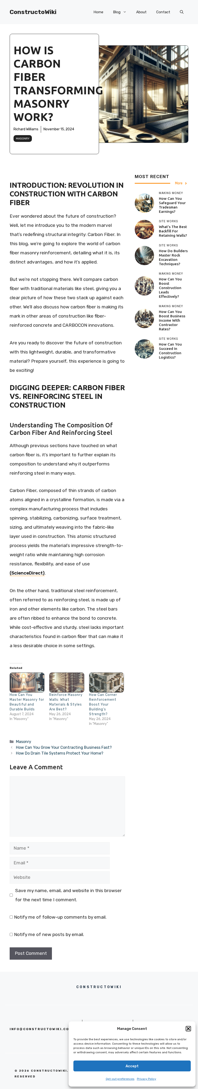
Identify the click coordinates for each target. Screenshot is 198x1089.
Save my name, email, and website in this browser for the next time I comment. (68, 895)
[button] (188, 1028)
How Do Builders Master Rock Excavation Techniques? (173, 257)
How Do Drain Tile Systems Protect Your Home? (59, 753)
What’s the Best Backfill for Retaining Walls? (173, 231)
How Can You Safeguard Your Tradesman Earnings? (172, 205)
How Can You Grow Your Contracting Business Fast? (64, 747)
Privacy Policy (146, 1079)
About (141, 12)
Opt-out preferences (120, 1079)
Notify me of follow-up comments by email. (60, 917)
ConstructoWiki (33, 11)
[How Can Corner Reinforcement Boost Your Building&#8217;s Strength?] (106, 683)
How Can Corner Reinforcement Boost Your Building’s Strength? (103, 704)
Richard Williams (26, 129)
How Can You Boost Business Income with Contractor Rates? (172, 320)
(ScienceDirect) (27, 573)
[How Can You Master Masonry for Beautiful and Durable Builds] (27, 683)
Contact (163, 12)
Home (98, 12)
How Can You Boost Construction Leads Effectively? (170, 287)
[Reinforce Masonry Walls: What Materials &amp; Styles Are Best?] (66, 683)
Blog (116, 12)
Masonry (22, 138)
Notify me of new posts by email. (49, 934)
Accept (132, 1066)
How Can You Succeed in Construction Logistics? (170, 350)
